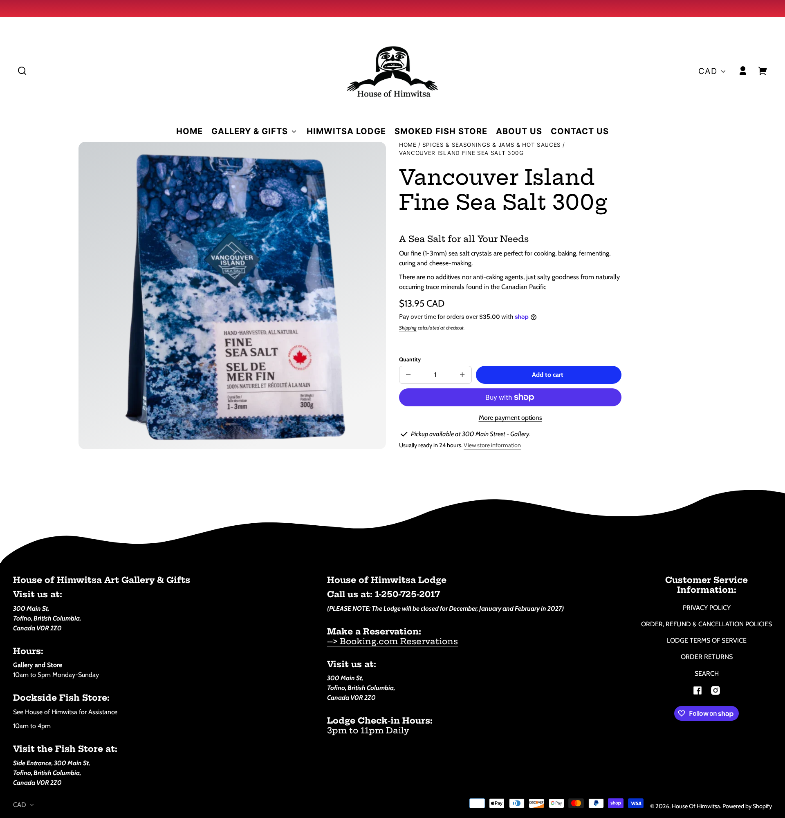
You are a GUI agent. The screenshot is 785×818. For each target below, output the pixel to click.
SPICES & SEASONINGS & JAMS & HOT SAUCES (491, 145)
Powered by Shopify (747, 806)
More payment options (510, 417)
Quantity (410, 359)
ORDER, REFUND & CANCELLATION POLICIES (706, 624)
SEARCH (707, 673)
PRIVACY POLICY (707, 608)
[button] (22, 71)
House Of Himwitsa (696, 806)
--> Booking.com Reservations (392, 641)
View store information (492, 445)
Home (408, 145)
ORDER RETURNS (707, 657)
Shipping (408, 328)
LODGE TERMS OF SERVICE (707, 640)
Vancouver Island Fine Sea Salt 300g (461, 153)
